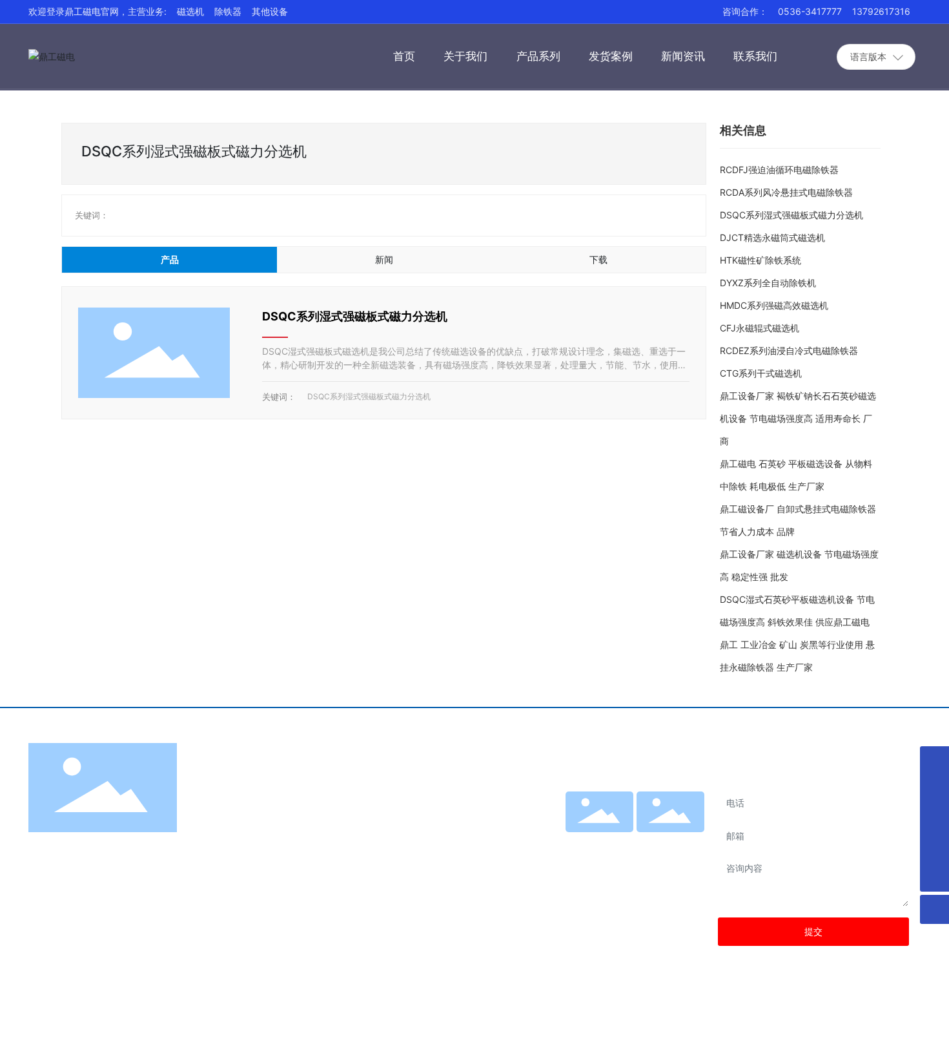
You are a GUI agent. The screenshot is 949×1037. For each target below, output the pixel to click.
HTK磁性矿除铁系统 (760, 260)
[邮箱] (934, 848)
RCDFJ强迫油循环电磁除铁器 (779, 169)
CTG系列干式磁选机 (761, 373)
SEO (876, 1017)
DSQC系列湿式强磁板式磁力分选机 (354, 316)
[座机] (934, 760)
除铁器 (227, 11)
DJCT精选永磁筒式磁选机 (772, 237)
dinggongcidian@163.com (402, 943)
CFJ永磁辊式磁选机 (759, 327)
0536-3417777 (810, 11)
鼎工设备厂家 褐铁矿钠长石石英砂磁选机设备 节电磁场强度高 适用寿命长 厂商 (798, 418)
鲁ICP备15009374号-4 (696, 1016)
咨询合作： (745, 11)
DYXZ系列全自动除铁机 (768, 282)
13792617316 (881, 11)
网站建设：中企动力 (801, 1017)
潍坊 (851, 1016)
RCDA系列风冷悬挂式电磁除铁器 (786, 192)
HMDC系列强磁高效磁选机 (774, 305)
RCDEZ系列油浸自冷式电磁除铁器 (789, 350)
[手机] (934, 789)
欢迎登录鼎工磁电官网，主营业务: (97, 11)
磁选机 (190, 11)
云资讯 (907, 1016)
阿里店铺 (599, 837)
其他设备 (270, 11)
